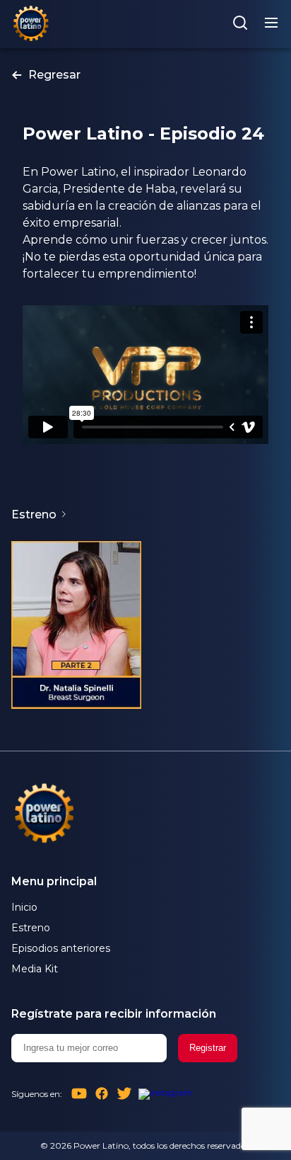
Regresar (54, 74)
